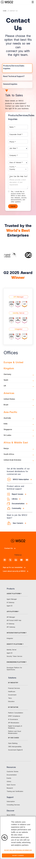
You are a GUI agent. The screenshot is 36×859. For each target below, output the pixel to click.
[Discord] (27, 560)
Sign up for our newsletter (13, 567)
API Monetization (13, 722)
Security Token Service (14, 656)
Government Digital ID (15, 750)
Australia (7, 418)
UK (5, 386)
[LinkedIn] (16, 560)
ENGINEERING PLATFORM (16, 662)
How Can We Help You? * (18, 180)
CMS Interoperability (14, 746)
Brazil (6, 405)
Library (9, 781)
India (5, 424)
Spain (6, 380)
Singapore (8, 429)
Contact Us (8, 548)
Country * (12, 167)
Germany (7, 374)
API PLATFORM (12, 611)
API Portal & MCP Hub (14, 620)
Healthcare (11, 691)
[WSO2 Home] (7, 2)
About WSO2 (11, 815)
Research (10, 788)
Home (4, 11)
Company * (13, 155)
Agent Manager (12, 599)
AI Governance (13, 719)
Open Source (11, 785)
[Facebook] (5, 560)
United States (9, 399)
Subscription (11, 801)
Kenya (6, 448)
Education (11, 701)
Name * (12, 127)
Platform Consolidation (15, 713)
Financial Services (14, 688)
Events (9, 778)
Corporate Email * (15, 134)
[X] (10, 560)
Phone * (12, 142)
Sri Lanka (7, 435)
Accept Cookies (18, 855)
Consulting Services (13, 805)
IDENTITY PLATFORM (14, 644)
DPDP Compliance (14, 716)
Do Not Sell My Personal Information (18, 850)
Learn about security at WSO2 (14, 571)
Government (12, 695)
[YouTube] (21, 560)
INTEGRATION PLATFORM (16, 633)
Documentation (12, 775)
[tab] (17, 68)
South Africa (9, 454)
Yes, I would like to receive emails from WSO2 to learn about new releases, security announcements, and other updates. (18, 196)
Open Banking (12, 743)
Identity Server (11, 649)
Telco (10, 698)
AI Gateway (10, 602)
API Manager (11, 617)
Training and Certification (15, 791)
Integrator (10, 638)
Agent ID (9, 606)
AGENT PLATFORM (13, 593)
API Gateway (11, 627)
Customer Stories (12, 771)
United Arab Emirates (12, 460)
